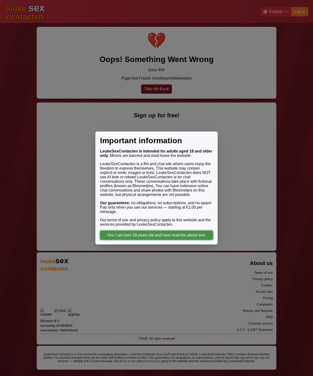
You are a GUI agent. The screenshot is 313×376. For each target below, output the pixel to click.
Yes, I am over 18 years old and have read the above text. (156, 235)
